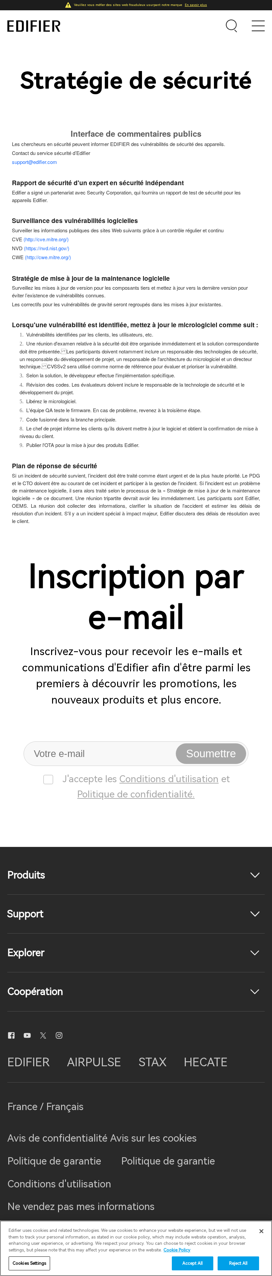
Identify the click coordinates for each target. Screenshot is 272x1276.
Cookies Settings (29, 1263)
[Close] (261, 1231)
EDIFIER (28, 1062)
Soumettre (211, 753)
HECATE (206, 1062)
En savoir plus (196, 5)
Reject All (238, 1263)
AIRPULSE (94, 1062)
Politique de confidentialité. (136, 794)
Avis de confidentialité (58, 1138)
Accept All (192, 1263)
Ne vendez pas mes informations (81, 1206)
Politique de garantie (54, 1161)
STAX (153, 1062)
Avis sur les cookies (153, 1138)
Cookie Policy (177, 1249)
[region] (136, 1248)
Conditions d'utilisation (169, 779)
